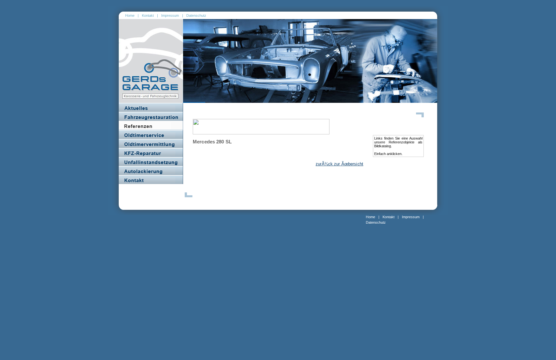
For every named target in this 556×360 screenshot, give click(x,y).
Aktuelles (151, 107)
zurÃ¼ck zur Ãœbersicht (339, 163)
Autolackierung (151, 170)
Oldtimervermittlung (151, 143)
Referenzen (151, 125)
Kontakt (148, 15)
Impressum (170, 15)
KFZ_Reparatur (151, 152)
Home (129, 15)
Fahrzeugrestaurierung (151, 116)
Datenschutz (196, 15)
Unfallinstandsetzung (151, 161)
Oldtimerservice (151, 134)
